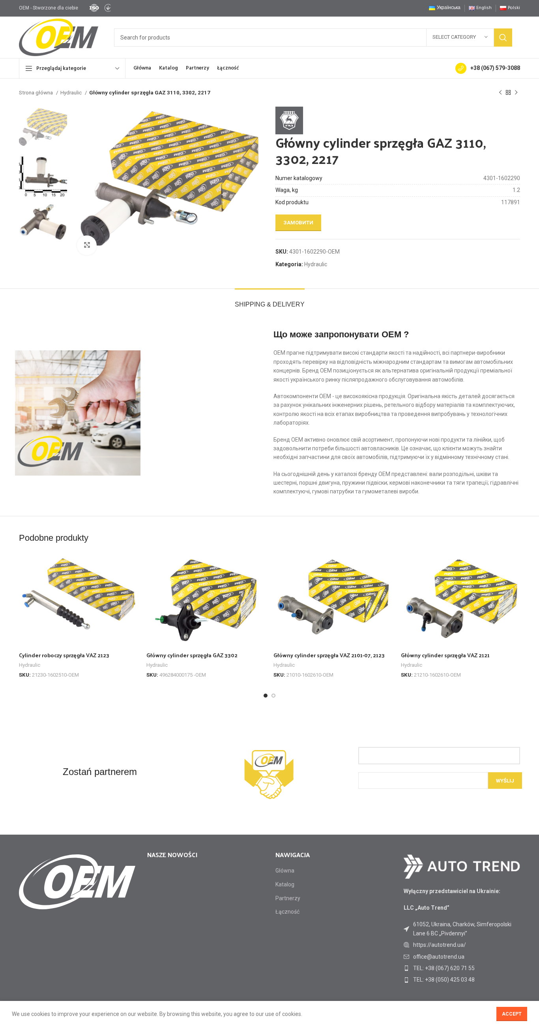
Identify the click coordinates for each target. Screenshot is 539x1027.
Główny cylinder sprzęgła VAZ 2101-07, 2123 (329, 655)
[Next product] (516, 93)
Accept (512, 1014)
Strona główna (36, 93)
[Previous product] (500, 93)
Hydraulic (71, 93)
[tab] (270, 300)
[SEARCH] (503, 37)
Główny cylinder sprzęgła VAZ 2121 (445, 655)
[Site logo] (100, 7)
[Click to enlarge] (87, 245)
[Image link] (462, 866)
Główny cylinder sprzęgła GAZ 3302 (192, 655)
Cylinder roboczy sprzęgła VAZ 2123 (64, 655)
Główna (284, 870)
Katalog (284, 884)
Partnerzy (287, 898)
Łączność (287, 911)
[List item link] (462, 944)
